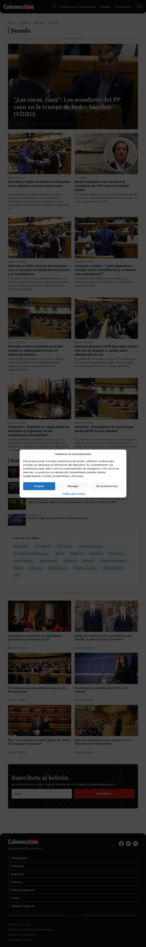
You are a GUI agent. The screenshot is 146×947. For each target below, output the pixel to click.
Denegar (73, 486)
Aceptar (39, 486)
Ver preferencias (107, 486)
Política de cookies (74, 493)
